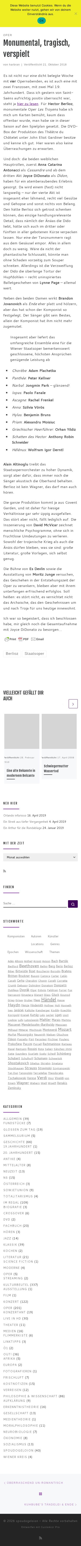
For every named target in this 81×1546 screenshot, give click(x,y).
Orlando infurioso (14, 815)
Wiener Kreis (15, 1457)
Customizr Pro (50, 1527)
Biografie (12, 1207)
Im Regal (11, 1202)
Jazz (7, 1238)
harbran (14, 64)
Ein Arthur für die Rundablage (22, 828)
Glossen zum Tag (19, 1129)
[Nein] (75, 13)
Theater (10, 1325)
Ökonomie (12, 1438)
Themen (54, 952)
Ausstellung (15, 1289)
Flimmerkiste (15, 1335)
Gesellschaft (16, 1413)
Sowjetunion (15, 1190)
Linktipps (12, 1341)
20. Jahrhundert (18, 1153)
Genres (55, 944)
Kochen (10, 1251)
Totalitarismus (18, 1196)
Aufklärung (14, 1401)
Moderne (11, 1268)
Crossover (13, 1213)
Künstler (53, 936)
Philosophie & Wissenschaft (30, 1396)
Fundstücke (14, 1123)
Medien (9, 1331)
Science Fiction (18, 1261)
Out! (7, 1354)
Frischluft (13, 1377)
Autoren (36, 936)
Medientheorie (17, 1419)
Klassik (10, 1244)
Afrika (9, 1358)
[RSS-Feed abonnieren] (4, 871)
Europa (10, 1365)
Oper (7, 1274)
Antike (9, 1159)
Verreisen (12, 1390)
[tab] (15, 936)
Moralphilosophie (20, 1425)
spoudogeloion (18, 1450)
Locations (37, 944)
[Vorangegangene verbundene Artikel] (63, 703)
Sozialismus (14, 1444)
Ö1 (5, 1348)
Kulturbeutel (16, 1285)
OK (42, 20)
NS (5, 1177)
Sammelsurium (16, 1136)
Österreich (14, 1184)
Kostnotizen (15, 1384)
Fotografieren (17, 1371)
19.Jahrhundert (17, 1146)
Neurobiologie (17, 1432)
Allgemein (12, 1119)
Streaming (13, 1278)
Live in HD (12, 1318)
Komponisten (16, 936)
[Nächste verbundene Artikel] (73, 703)
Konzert (11, 1302)
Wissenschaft (34, 952)
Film (7, 1295)
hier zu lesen (27, 103)
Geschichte (14, 1142)
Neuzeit (10, 1171)
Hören (9, 1232)
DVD (6, 1219)
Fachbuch (12, 1226)
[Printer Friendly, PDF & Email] (24, 639)
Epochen (13, 952)
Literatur (12, 1257)
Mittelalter (14, 1165)
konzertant (14, 1312)
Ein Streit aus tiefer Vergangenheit (25, 821)
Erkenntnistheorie (21, 1407)
